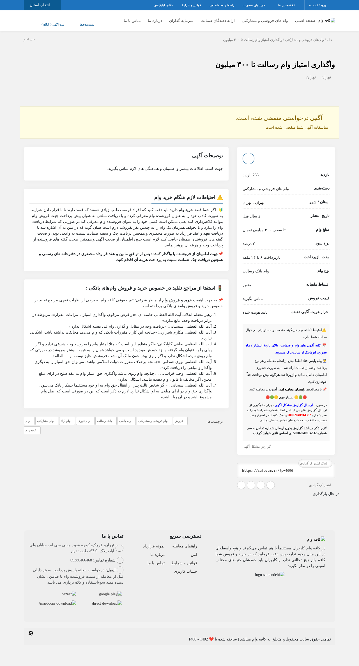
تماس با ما (132, 18)
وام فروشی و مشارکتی (152, 415)
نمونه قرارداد (154, 540)
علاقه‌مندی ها (287, 5)
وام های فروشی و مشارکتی (265, 18)
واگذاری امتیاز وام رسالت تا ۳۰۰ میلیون (275, 59)
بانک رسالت (104, 415)
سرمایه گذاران (181, 18)
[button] (126, 151)
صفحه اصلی (305, 18)
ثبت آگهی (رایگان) (47, 21)
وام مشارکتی (45, 415)
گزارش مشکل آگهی (257, 441)
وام (28, 415)
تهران (326, 71)
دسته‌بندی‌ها (70, 21)
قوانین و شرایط (191, 5)
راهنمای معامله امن (222, 5)
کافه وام (31, 424)
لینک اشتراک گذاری (314, 458)
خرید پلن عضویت (254, 5)
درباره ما (155, 18)
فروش (179, 415)
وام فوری (84, 415)
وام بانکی (125, 415)
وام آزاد (65, 415)
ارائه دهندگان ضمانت (218, 18)
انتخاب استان (40, 5)
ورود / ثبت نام (318, 5)
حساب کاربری (185, 566)
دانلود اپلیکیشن (163, 5)
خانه (329, 34)
